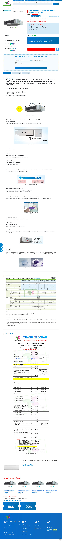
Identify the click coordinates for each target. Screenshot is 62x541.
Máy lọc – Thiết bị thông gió (26, 525)
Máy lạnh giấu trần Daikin (21, 8)
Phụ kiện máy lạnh (30, 2)
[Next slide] (22, 35)
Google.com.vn (12, 534)
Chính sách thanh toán (38, 528)
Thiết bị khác (24, 2)
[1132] (57, 49)
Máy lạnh (19, 2)
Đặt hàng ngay (41, 49)
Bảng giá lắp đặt (25, 73)
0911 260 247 (21, 0)
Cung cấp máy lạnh (25, 524)
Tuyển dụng (48, 525)
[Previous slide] (4, 35)
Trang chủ (4, 8)
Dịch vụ (35, 2)
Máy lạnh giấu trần (13, 8)
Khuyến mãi (48, 524)
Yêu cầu (16, 62)
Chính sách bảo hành (38, 525)
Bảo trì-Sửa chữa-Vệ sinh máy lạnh (27, 534)
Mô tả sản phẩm (7, 73)
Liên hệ (51, 2)
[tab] (7, 73)
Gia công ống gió (24, 531)
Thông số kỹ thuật (16, 73)
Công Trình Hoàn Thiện (42, 2)
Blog (48, 2)
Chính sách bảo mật (37, 524)
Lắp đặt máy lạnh (24, 528)
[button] (7, 35)
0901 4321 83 (31, 0)
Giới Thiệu (14, 2)
